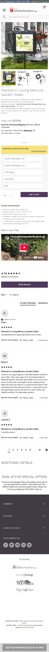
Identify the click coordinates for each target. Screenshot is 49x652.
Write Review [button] (24, 284)
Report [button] (25, 340)
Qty (5, 195)
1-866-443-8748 (28, 627)
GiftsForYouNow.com (25, 625)
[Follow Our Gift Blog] (29, 545)
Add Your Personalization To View (24, 647)
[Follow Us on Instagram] (23, 545)
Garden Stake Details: (10, 206)
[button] (9, 450)
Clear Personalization (38, 151)
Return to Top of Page (10, 230)
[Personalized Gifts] (23, 9)
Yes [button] (20, 340)
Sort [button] (3, 294)
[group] (24, 273)
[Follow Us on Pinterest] (17, 545)
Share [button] (31, 340)
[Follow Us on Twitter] (11, 545)
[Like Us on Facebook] (5, 545)
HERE (31, 489)
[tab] (28, 303)
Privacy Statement (17, 489)
